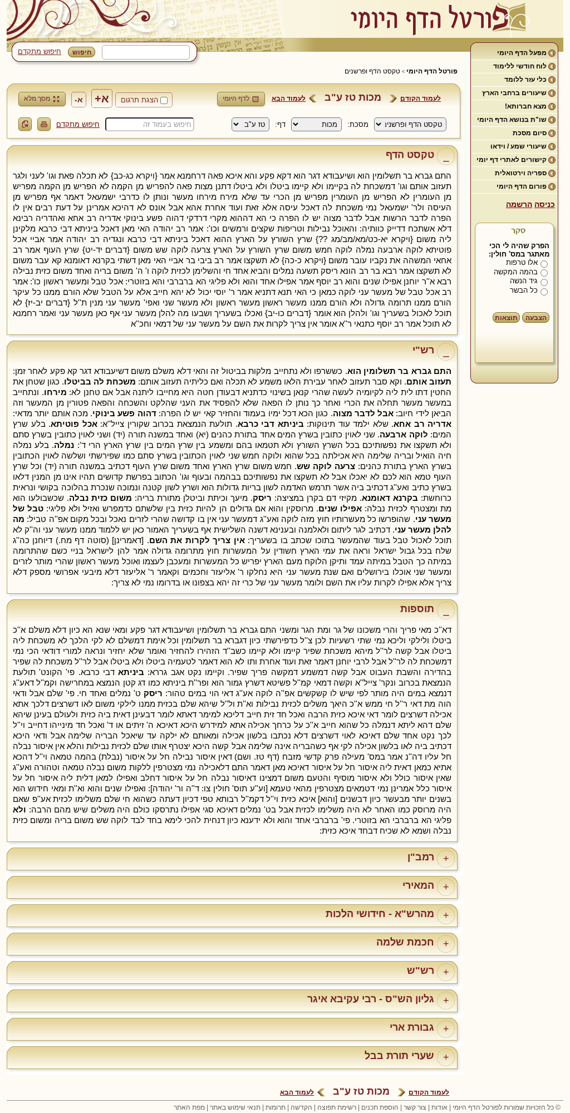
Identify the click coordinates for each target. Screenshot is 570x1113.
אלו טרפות (522, 262)
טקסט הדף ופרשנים (372, 71)
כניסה (544, 204)
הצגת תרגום (139, 100)
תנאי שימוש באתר (235, 1107)
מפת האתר (189, 1107)
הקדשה (301, 1107)
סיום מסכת (530, 133)
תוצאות (506, 318)
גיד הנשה (524, 281)
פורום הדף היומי (522, 186)
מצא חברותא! (526, 106)
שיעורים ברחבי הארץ (514, 93)
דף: (280, 124)
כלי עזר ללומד (525, 79)
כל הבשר (524, 290)
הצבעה (536, 318)
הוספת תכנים (380, 1107)
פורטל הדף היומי (432, 71)
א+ (102, 98)
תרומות (276, 1107)
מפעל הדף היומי (522, 53)
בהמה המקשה (516, 272)
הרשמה (519, 204)
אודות (439, 1107)
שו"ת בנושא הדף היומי (512, 120)
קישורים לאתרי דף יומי (511, 160)
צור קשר (415, 1107)
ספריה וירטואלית (521, 173)
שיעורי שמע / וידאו (518, 146)
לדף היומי (236, 98)
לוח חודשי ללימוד (520, 66)
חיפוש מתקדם (39, 51)
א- (79, 99)
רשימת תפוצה (336, 1107)
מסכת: (357, 124)
